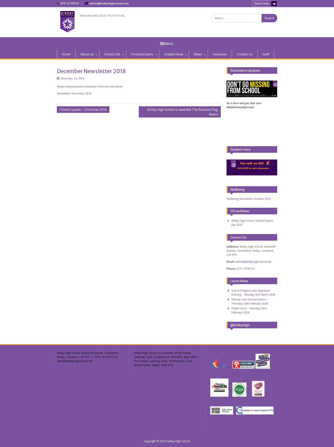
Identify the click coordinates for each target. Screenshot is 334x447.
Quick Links (261, 3)
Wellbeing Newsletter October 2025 (249, 199)
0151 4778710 (69, 3)
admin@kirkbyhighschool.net (109, 3)
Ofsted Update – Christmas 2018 (83, 109)
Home (66, 54)
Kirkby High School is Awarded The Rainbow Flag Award (182, 111)
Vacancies (220, 54)
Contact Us (245, 54)
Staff (265, 54)
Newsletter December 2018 (74, 93)
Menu (168, 43)
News (198, 54)
